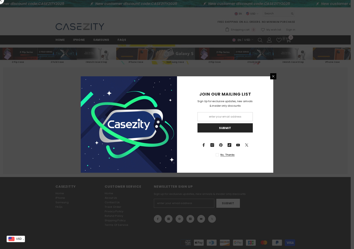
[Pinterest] (221, 145)
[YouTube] (238, 145)
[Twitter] (246, 145)
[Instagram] (212, 145)
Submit (225, 128)
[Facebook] (203, 145)
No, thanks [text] (227, 154)
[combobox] (16, 239)
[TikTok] (229, 145)
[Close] (273, 76)
